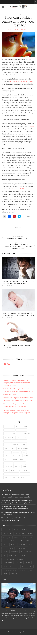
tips (18, 470)
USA (6, 477)
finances (23, 441)
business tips (21, 430)
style (6, 470)
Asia (6, 426)
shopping (17, 466)
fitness (7, 444)
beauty (18, 426)
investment (16, 452)
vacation (12, 477)
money (26, 455)
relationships (19, 463)
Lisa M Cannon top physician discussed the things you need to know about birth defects (18, 314)
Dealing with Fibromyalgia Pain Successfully (18, 345)
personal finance (17, 459)
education (27, 433)
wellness (21, 477)
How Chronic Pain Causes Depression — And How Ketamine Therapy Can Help (18, 282)
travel (25, 470)
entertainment (9, 437)
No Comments (25, 29)
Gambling (15, 444)
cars (14, 433)
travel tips (25, 474)
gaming (23, 444)
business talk (9, 430)
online (7, 459)
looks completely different (19, 189)
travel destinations (11, 474)
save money (8, 466)
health (7, 448)
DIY (19, 433)
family (26, 437)
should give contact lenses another (21, 81)
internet (7, 452)
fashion (7, 441)
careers (7, 433)
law (24, 452)
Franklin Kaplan (13, 29)
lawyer (7, 455)
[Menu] (3, 7)
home (13, 448)
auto (12, 426)
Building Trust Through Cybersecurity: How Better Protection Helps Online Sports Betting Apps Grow (18, 391)
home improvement (23, 448)
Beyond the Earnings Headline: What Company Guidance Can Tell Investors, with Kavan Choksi (16, 382)
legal (13, 455)
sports (25, 466)
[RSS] (20, 2)
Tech (12, 470)
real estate (8, 463)
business (26, 426)
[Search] (35, 2)
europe (19, 437)
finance (15, 441)
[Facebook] (17, 2)
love (19, 455)
